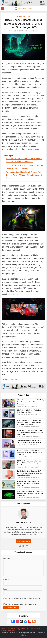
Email (5, 589)
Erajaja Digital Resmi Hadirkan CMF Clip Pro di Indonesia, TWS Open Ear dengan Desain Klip (29, 473)
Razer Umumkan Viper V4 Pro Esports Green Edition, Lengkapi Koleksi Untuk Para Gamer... (30, 493)
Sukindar (34, 406)
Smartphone (26, 16)
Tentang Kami (5, 629)
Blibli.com (38, 348)
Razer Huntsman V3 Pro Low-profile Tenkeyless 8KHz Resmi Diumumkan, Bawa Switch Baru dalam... (29, 422)
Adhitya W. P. (34, 31)
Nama (6, 579)
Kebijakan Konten (34, 629)
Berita (19, 16)
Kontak (13, 629)
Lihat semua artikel (23, 541)
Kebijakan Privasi (22, 629)
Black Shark (7, 379)
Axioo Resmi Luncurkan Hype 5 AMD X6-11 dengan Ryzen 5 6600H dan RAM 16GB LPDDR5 (30, 432)
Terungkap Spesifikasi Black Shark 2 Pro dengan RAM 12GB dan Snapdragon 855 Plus (24, 175)
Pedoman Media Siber (8, 630)
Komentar (6, 558)
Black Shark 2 (15, 379)
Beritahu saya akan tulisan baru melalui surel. (21, 604)
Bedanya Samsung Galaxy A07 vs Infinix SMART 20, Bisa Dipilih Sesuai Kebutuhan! (29, 453)
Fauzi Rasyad (35, 426)
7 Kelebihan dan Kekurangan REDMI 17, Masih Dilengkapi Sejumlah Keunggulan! (30, 402)
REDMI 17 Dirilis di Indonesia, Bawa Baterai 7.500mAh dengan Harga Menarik (29, 463)
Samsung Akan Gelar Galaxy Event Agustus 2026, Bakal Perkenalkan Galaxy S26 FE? (28, 483)
